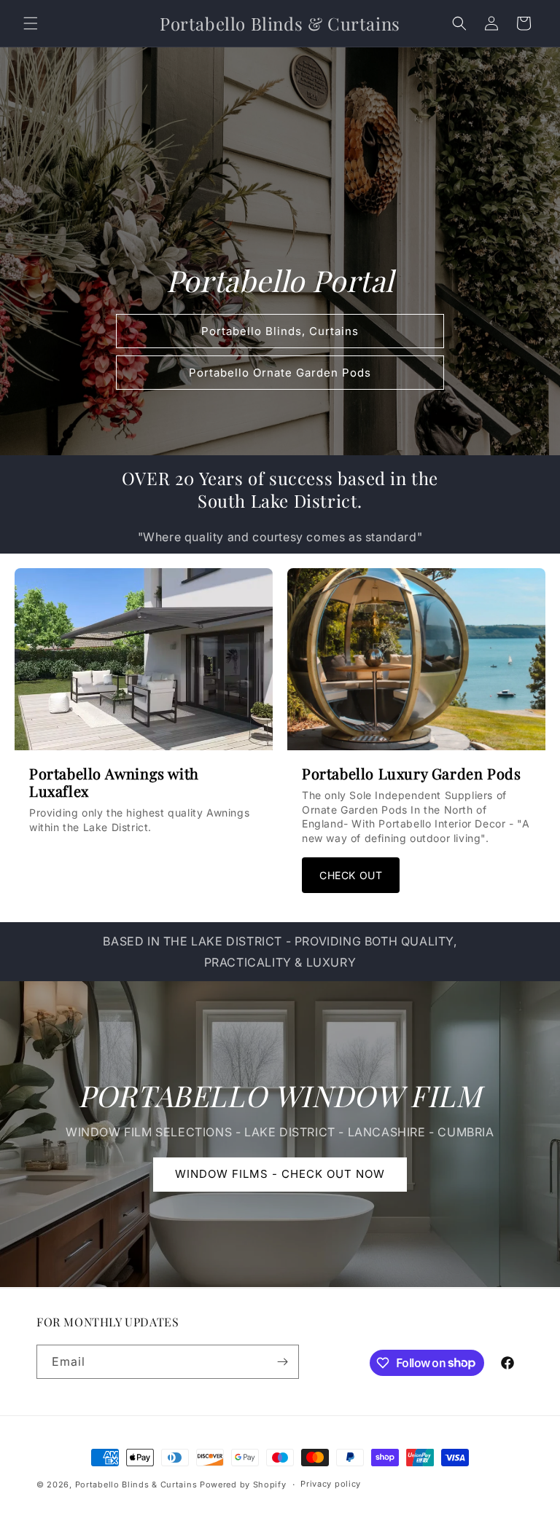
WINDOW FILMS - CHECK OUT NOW (280, 1174)
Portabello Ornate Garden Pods (280, 373)
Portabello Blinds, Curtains (280, 331)
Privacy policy (330, 1484)
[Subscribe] (282, 1362)
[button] (31, 23)
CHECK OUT (350, 875)
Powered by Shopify (243, 1484)
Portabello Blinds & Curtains (136, 1484)
